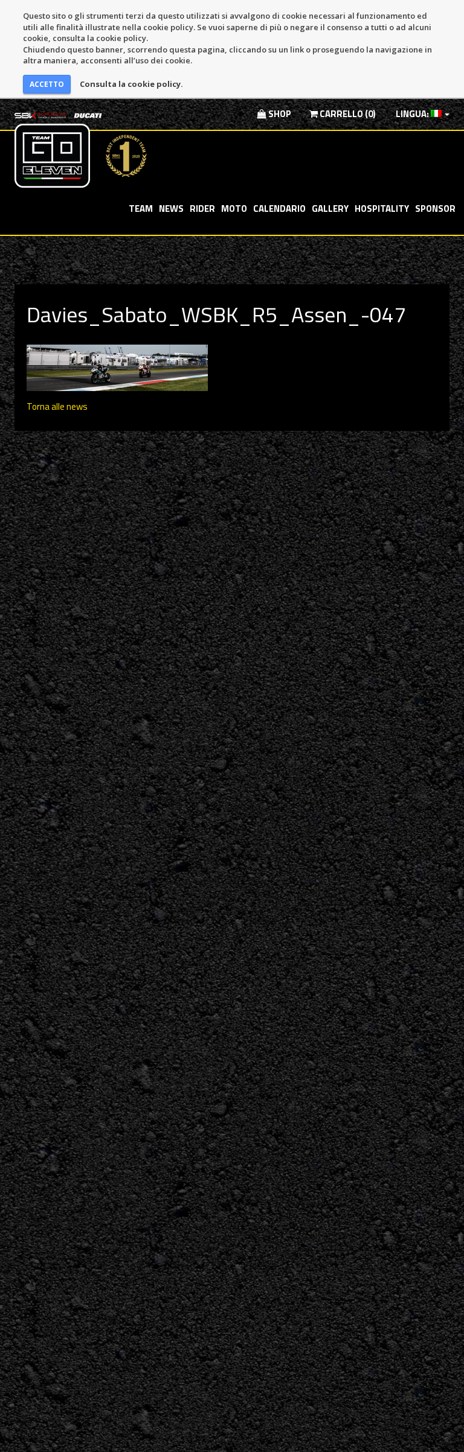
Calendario (279, 208)
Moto (234, 208)
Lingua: (412, 114)
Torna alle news (57, 406)
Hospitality (382, 208)
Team (141, 208)
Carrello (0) (347, 114)
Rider (202, 208)
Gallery (330, 208)
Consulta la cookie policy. (131, 83)
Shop (278, 114)
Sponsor (435, 208)
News (171, 208)
